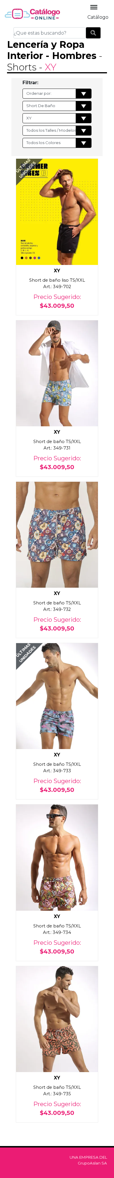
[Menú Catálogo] (93, 7)
